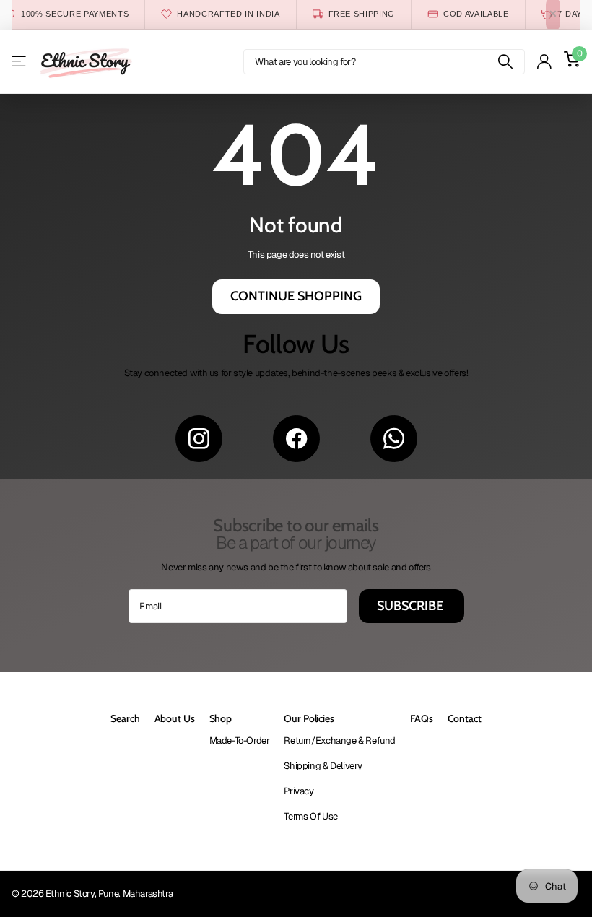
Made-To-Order (239, 740)
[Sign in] (544, 61)
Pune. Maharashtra (135, 893)
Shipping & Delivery (323, 766)
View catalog (20, 61)
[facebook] (296, 438)
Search (124, 718)
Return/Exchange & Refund (340, 740)
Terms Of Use (310, 816)
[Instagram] (198, 438)
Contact (465, 718)
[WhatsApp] (393, 438)
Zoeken (505, 61)
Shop (220, 718)
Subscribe (411, 606)
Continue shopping (296, 296)
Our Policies (309, 718)
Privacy (298, 791)
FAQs (421, 718)
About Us (174, 718)
